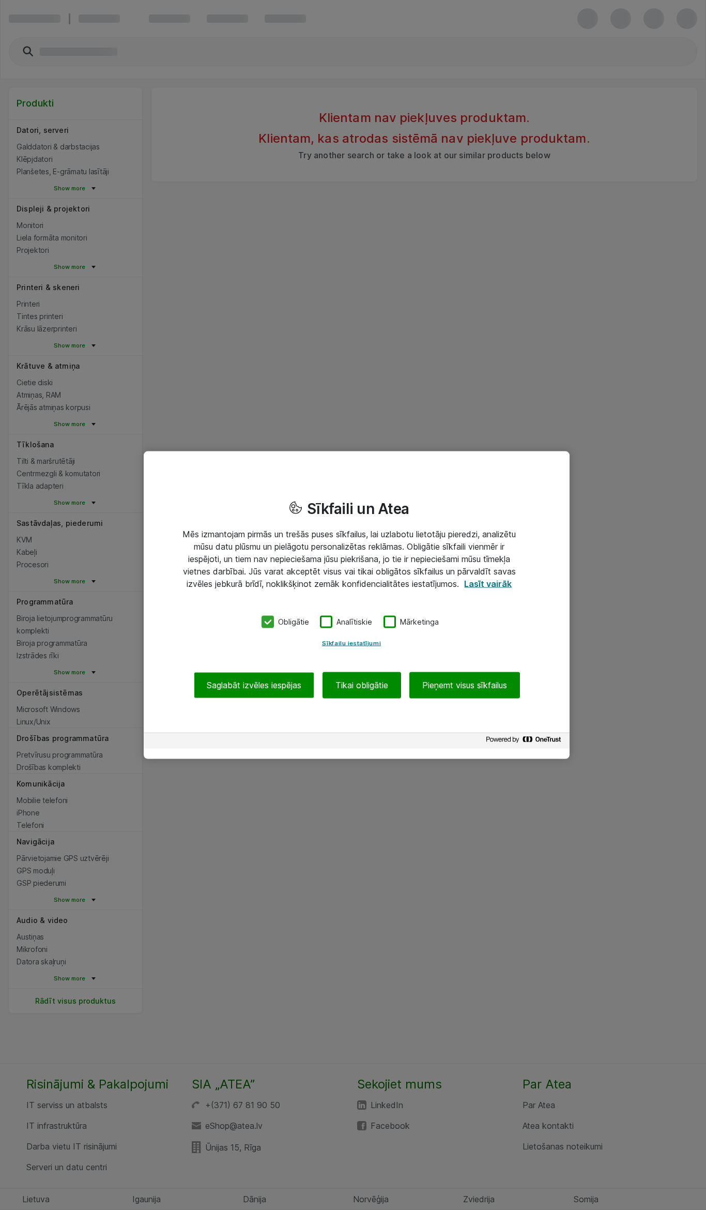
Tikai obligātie (361, 684)
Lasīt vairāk (488, 584)
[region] (357, 605)
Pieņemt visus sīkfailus (464, 684)
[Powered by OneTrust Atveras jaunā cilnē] (525, 741)
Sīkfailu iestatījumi (351, 642)
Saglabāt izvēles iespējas (254, 684)
